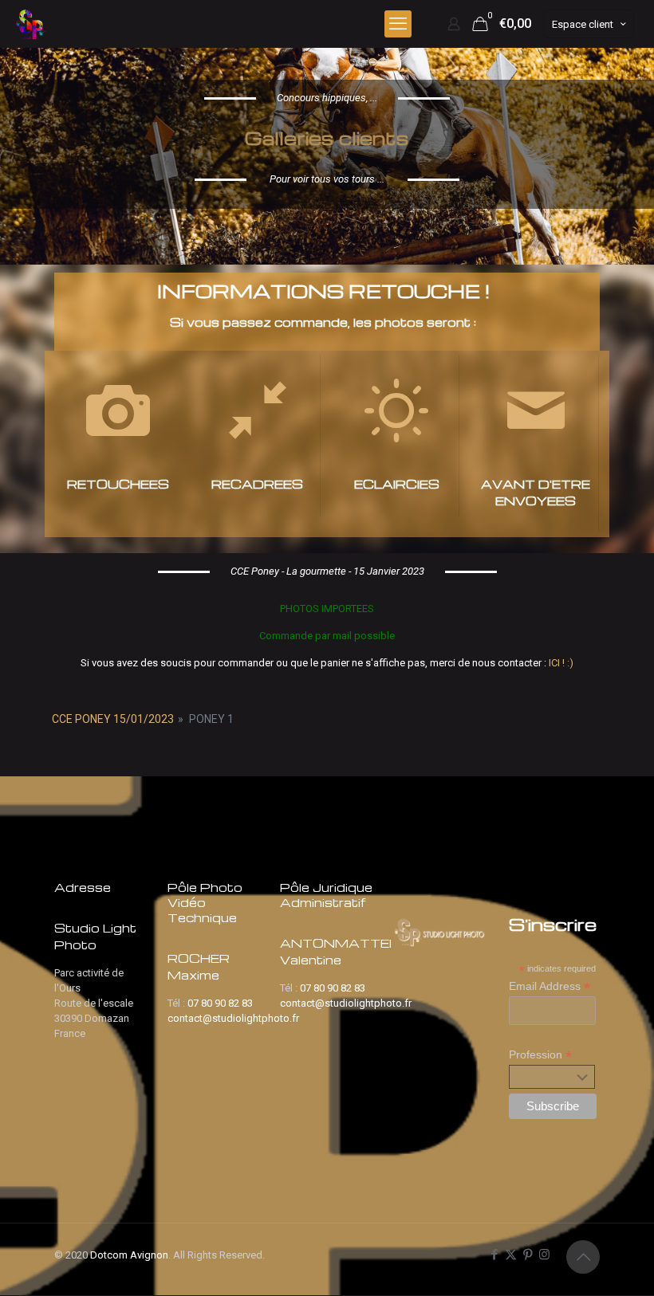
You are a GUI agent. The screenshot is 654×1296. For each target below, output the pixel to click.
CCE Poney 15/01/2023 (113, 719)
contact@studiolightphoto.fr (233, 1018)
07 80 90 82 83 (220, 1003)
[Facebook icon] (494, 1254)
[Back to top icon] (583, 1257)
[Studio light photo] (31, 24)
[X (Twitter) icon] (511, 1254)
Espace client (582, 24)
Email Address (549, 986)
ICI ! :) (561, 663)
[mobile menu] (398, 23)
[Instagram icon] (544, 1254)
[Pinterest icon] (528, 1254)
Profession (540, 1054)
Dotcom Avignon (129, 1255)
